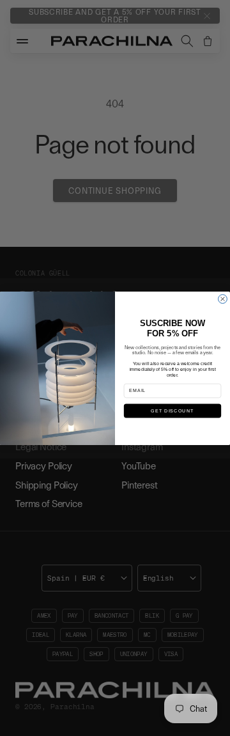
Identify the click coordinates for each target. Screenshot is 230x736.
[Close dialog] (222, 298)
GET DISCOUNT (172, 410)
